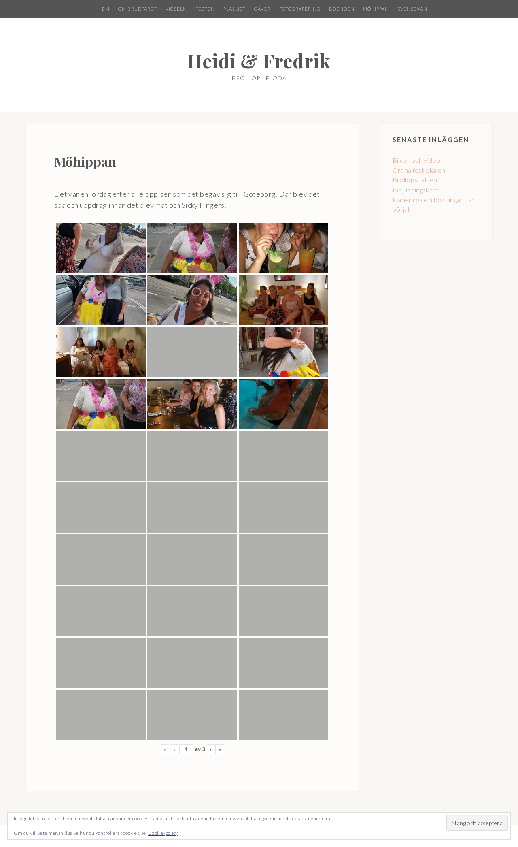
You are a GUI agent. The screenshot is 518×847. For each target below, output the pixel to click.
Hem (104, 8)
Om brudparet (137, 8)
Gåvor (262, 8)
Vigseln (176, 8)
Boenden (342, 8)
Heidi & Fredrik (259, 60)
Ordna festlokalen (419, 170)
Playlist (234, 8)
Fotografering (300, 8)
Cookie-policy (163, 833)
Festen (205, 8)
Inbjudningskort (416, 190)
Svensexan (412, 8)
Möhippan (376, 8)
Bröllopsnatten (415, 179)
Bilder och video (417, 160)
